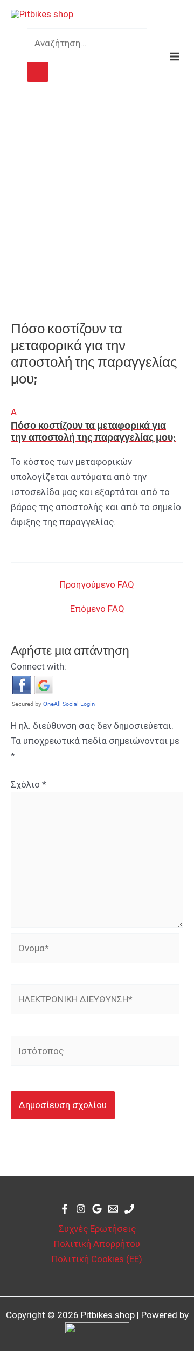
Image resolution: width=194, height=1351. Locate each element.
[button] (97, 424)
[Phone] (129, 1209)
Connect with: (38, 666)
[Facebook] (65, 1209)
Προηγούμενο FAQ (97, 584)
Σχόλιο (28, 784)
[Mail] (113, 1209)
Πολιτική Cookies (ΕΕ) (97, 1258)
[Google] (97, 1209)
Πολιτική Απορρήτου (97, 1243)
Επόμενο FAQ (97, 609)
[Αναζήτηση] (37, 72)
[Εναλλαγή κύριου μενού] (175, 56)
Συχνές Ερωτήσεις (97, 1228)
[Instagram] (81, 1209)
